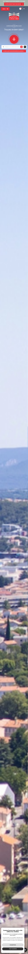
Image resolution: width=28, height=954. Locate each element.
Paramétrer (13, 945)
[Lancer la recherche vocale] (14, 39)
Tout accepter (13, 948)
